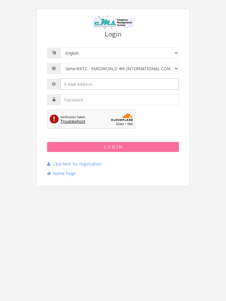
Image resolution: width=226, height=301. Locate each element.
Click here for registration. (77, 164)
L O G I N (113, 147)
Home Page (64, 173)
